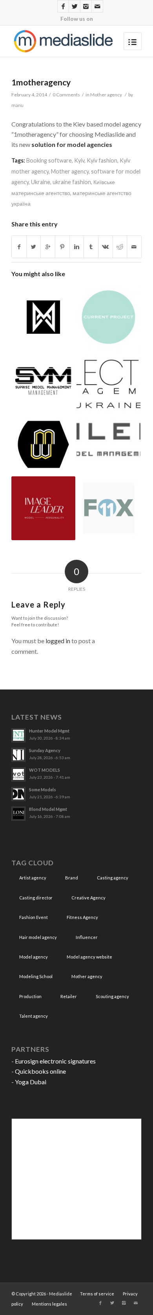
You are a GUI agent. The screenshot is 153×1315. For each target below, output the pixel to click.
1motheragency (41, 82)
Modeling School (36, 976)
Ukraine (40, 182)
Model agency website (89, 956)
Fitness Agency (82, 917)
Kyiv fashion (102, 160)
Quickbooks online (40, 1071)
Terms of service (97, 1293)
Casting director (36, 897)
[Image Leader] (43, 508)
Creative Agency (88, 897)
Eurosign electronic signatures (55, 1061)
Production (30, 996)
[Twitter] (74, 6)
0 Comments (66, 95)
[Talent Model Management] (108, 438)
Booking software (49, 160)
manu (17, 105)
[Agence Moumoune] (43, 444)
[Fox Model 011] (108, 508)
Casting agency (112, 877)
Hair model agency (38, 937)
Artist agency (32, 877)
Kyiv (79, 160)
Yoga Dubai (30, 1081)
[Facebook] (63, 6)
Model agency (33, 956)
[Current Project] (108, 317)
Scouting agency (112, 996)
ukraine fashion (72, 182)
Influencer (87, 937)
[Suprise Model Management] (43, 381)
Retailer (68, 996)
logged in (58, 640)
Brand (71, 877)
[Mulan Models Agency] (43, 317)
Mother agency (106, 95)
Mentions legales (49, 1303)
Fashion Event (33, 917)
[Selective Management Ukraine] (108, 381)
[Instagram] (85, 6)
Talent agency (33, 1015)
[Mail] (97, 6)
